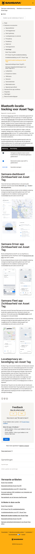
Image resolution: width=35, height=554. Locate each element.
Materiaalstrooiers (10, 84)
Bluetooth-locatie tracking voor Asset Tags (15, 61)
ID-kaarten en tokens (11, 73)
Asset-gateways (10, 33)
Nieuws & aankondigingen (11, 96)
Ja (13, 413)
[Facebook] (2, 399)
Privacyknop (9, 38)
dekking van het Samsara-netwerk (16, 125)
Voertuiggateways (10, 30)
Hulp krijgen (7, 94)
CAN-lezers (8, 76)
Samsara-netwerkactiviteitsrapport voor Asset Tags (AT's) (15, 67)
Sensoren (8, 79)
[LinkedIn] (7, 399)
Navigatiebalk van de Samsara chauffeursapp (14, 497)
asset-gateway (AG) (6, 133)
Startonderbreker (10, 81)
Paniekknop (9, 41)
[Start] (11, 3)
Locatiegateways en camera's (13, 36)
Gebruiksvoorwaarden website (16, 532)
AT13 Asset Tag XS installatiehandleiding (16, 55)
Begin (5, 23)
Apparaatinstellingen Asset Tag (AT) (14, 64)
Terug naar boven (6, 451)
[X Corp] (5, 399)
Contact (23, 534)
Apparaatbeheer (10, 28)
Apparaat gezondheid (11, 87)
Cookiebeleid (29, 532)
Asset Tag (10, 116)
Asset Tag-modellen (10, 52)
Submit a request (24, 446)
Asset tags (4, 10)
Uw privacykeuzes (13, 534)
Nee (22, 413)
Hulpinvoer (8, 44)
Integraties (7, 91)
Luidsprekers (9, 71)
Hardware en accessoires (24, 8)
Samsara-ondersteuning (8, 8)
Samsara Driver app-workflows (12, 89)
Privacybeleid (4, 532)
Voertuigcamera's (10, 46)
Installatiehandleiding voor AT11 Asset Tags (16, 57)
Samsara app (11, 119)
